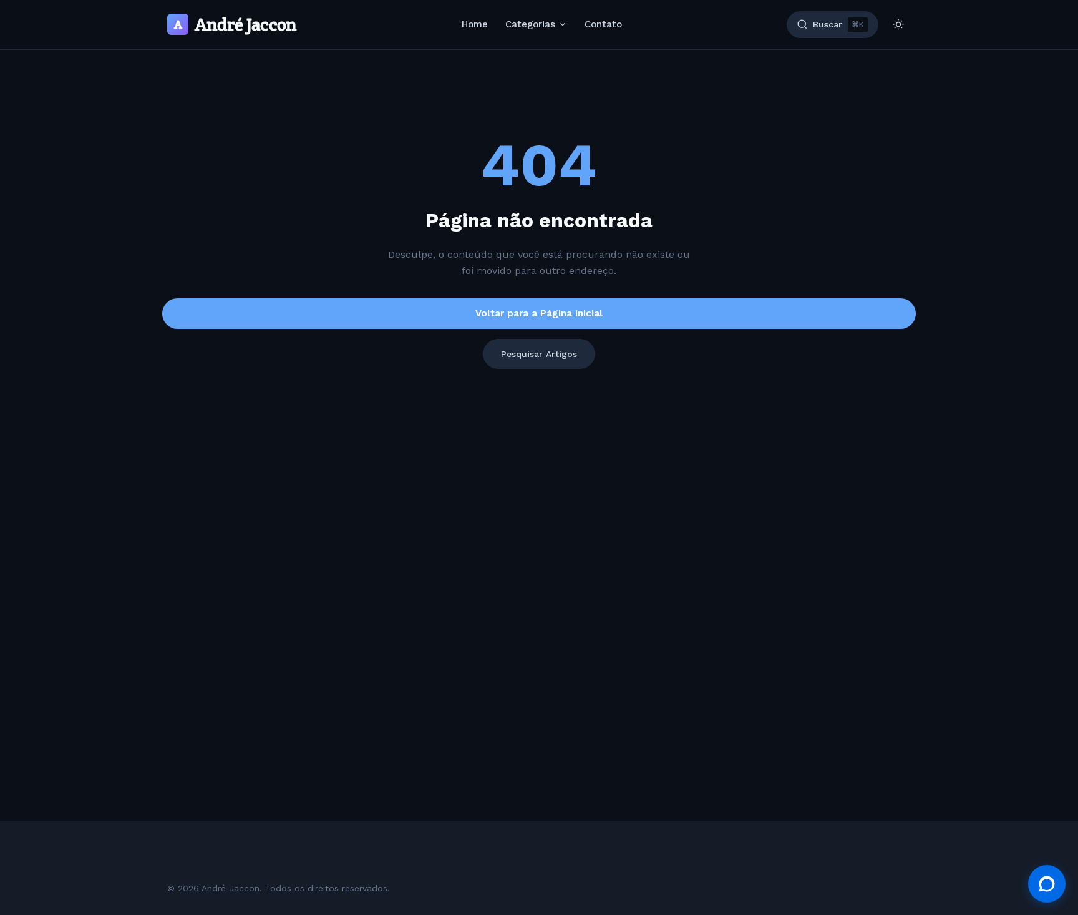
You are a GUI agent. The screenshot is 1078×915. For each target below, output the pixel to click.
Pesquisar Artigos (539, 354)
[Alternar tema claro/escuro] (898, 24)
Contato (603, 24)
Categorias (530, 24)
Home (475, 24)
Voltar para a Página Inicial (539, 313)
